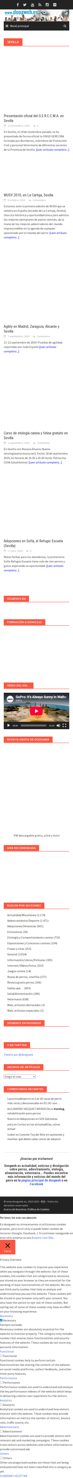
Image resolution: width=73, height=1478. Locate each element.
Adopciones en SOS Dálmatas (38, 1119)
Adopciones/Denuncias (21, 926)
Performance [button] (8, 1378)
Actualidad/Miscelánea (21, 915)
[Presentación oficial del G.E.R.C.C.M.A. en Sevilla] (36, 85)
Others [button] (4, 1453)
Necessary (9, 1320)
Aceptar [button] (37, 1237)
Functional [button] (7, 1351)
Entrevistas (14, 932)
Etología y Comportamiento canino (30, 937)
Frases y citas (15, 949)
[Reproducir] (8, 725)
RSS (43, 1201)
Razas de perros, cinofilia (23, 977)
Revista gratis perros (20, 982)
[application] (36, 711)
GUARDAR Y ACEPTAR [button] (13, 1476)
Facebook (36, 1184)
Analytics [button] (6, 1400)
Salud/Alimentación (20, 994)
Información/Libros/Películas (26, 960)
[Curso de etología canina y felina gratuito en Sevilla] (36, 396)
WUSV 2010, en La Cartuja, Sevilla (28, 195)
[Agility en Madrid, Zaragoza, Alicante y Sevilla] (36, 285)
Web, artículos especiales (23, 1010)
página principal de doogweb (41, 1180)
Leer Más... (48, 1237)
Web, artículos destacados (24, 1005)
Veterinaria (14, 999)
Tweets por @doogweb (18, 1054)
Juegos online (16, 971)
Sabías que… (15, 988)
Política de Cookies (38, 1209)
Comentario (39, 200)
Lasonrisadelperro (19, 1098)
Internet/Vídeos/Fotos (21, 965)
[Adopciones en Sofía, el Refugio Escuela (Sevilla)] (36, 505)
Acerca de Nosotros (15, 1209)
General (12, 954)
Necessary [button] (6, 1316)
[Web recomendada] (36, 875)
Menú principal (19, 26)
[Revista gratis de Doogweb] (36, 790)
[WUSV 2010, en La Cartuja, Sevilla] (36, 176)
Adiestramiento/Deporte (23, 920)
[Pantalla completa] (64, 725)
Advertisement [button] (9, 1427)
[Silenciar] (58, 725)
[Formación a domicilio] (36, 652)
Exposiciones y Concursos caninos (28, 943)
